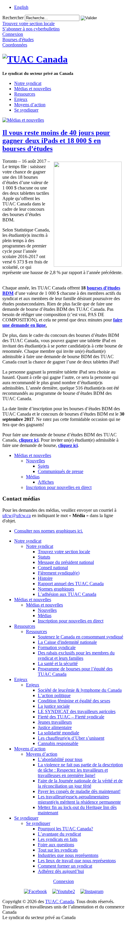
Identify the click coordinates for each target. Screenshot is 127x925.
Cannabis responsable (58, 743)
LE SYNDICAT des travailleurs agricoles (76, 711)
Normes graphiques (56, 588)
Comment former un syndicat (65, 865)
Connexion (63, 881)
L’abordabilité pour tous (60, 759)
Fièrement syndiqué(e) (58, 572)
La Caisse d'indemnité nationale (67, 642)
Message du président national (66, 562)
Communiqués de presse (60, 471)
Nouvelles (35, 460)
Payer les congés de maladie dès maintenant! (79, 791)
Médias (33, 476)
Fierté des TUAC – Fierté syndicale (71, 716)
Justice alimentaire (55, 727)
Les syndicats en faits (57, 839)
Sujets (43, 466)
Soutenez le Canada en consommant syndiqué (80, 636)
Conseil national (53, 567)
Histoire (45, 578)
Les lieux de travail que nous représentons (77, 860)
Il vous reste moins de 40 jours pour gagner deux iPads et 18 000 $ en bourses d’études (56, 140)
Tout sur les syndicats (58, 849)
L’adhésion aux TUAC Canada (67, 594)
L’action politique (54, 695)
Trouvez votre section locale (64, 551)
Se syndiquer (26, 109)
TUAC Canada (59, 901)
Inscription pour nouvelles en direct (59, 487)
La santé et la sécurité (58, 663)
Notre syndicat (27, 83)
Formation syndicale (57, 647)
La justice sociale (54, 706)
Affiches (46, 482)
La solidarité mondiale (58, 732)
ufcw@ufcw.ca (16, 515)
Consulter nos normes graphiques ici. (48, 530)
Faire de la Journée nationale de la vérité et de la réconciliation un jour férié (80, 783)
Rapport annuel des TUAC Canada (71, 583)
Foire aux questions (56, 844)
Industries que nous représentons (68, 855)
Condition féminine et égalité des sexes (74, 700)
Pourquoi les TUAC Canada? (65, 828)
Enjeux (20, 99)
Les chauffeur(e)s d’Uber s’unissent (71, 738)
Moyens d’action (29, 104)
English (21, 7)
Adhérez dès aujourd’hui (61, 871)
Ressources (24, 93)
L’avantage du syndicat (59, 833)
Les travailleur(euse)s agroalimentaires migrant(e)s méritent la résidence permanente (79, 799)
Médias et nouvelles (32, 88)
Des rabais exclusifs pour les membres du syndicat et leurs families (76, 655)
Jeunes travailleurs (55, 722)
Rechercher (13, 17)
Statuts (44, 556)
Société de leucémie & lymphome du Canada (80, 690)
